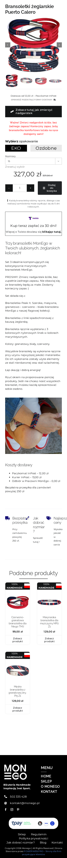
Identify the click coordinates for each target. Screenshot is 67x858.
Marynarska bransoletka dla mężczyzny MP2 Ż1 (49, 622)
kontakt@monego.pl (25, 803)
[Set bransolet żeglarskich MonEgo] (33, 45)
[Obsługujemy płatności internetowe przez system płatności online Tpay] (33, 823)
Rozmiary (10, 156)
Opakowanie (28, 141)
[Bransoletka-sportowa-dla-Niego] (17, 591)
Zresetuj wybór (15, 166)
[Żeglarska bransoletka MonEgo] (49, 591)
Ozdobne (46, 148)
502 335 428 (18, 796)
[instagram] (11, 809)
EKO (16, 148)
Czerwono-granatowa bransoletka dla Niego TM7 (17, 622)
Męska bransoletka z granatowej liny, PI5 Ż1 (17, 691)
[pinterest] (18, 809)
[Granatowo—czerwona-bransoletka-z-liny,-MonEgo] (17, 660)
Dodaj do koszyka (52, 188)
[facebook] (5, 809)
